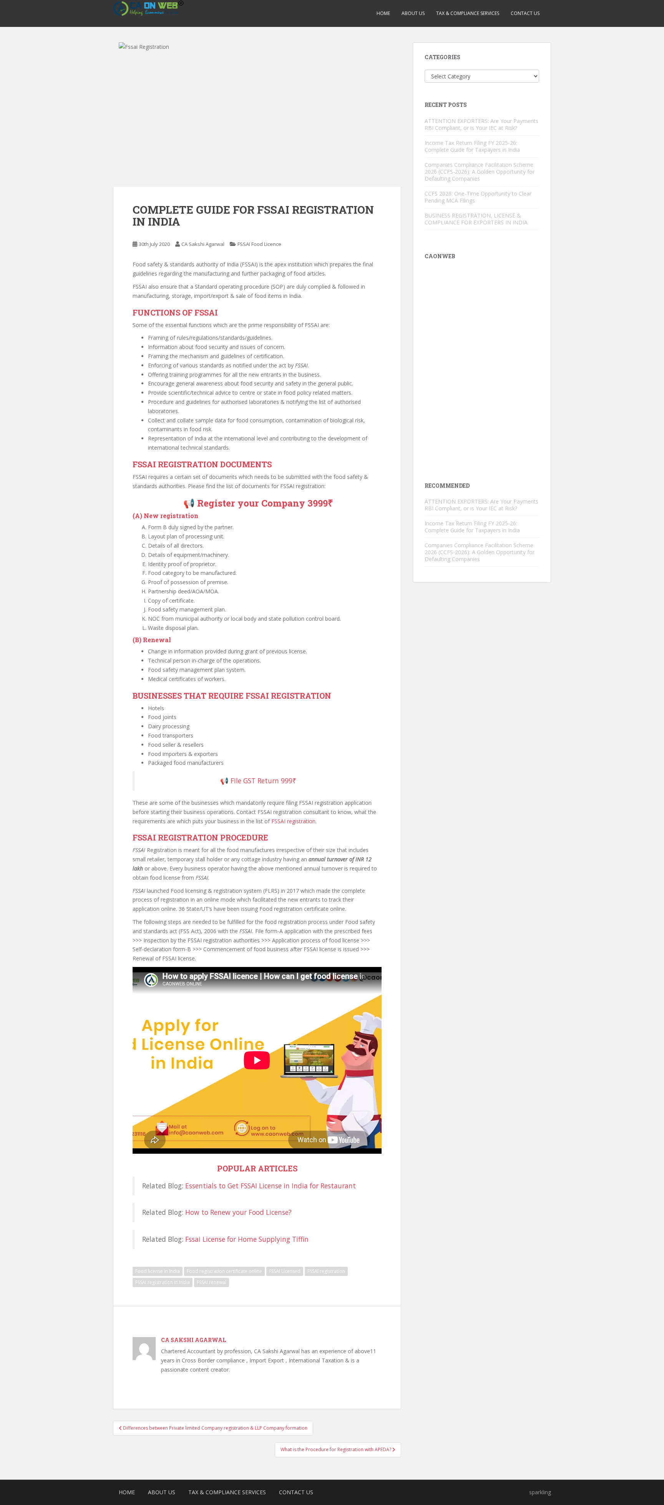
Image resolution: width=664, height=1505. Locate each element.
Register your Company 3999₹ (264, 503)
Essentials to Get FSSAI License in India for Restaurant (270, 1185)
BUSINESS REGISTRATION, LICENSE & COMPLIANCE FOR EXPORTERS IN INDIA (476, 219)
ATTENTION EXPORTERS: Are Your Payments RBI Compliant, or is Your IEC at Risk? (481, 124)
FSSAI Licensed (284, 1271)
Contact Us (525, 13)
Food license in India (157, 1271)
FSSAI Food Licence (259, 244)
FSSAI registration (293, 821)
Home (383, 13)
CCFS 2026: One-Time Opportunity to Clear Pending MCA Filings (478, 197)
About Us (413, 13)
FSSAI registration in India (162, 1282)
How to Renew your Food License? (238, 1212)
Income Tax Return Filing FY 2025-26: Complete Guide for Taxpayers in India (472, 146)
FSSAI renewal (211, 1282)
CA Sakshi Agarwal (202, 244)
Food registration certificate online (224, 1271)
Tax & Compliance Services (467, 13)
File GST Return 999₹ (263, 780)
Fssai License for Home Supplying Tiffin (247, 1239)
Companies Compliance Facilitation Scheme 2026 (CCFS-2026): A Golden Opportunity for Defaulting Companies (480, 171)
